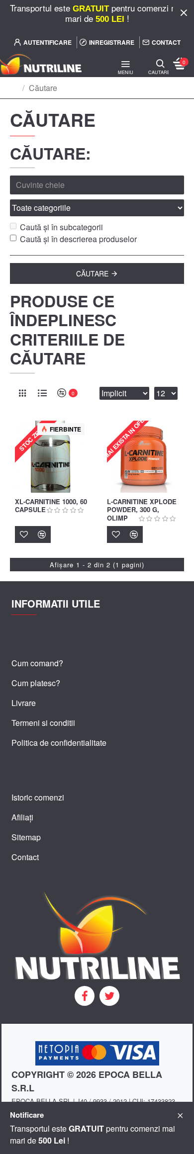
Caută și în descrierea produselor (78, 239)
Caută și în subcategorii (61, 227)
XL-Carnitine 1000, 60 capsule (51, 506)
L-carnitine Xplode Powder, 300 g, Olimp (142, 510)
